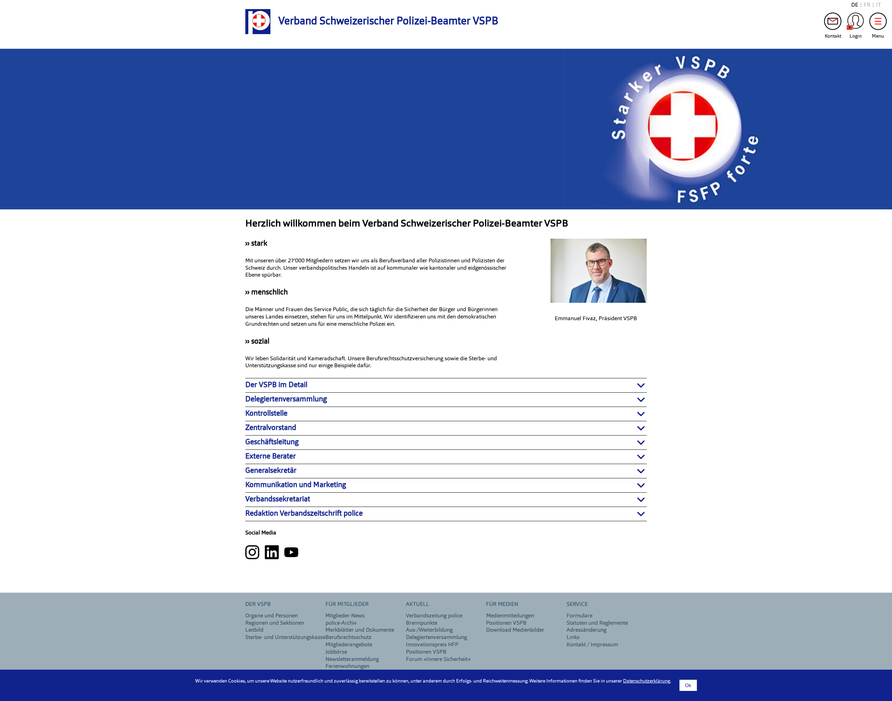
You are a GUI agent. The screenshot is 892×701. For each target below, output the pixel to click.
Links (573, 637)
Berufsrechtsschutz (348, 637)
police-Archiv (341, 623)
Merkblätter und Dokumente (359, 630)
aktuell (417, 604)
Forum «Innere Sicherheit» (438, 659)
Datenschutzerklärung (646, 681)
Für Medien (502, 604)
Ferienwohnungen (347, 666)
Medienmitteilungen (510, 616)
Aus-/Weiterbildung (429, 630)
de (854, 5)
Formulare (579, 616)
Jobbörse (336, 652)
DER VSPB (258, 604)
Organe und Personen (271, 616)
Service (577, 604)
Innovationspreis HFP (432, 645)
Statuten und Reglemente (597, 623)
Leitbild (254, 630)
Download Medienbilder (515, 630)
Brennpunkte (421, 623)
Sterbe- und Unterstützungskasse (285, 637)
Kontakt (832, 23)
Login (855, 23)
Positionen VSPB (426, 652)
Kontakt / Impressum (592, 645)
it (878, 5)
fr (867, 5)
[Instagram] (253, 552)
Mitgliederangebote (348, 645)
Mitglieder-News (344, 616)
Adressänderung (586, 630)
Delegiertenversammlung (436, 637)
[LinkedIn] (272, 552)
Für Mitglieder (347, 604)
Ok (688, 685)
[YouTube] (291, 552)
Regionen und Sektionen (274, 623)
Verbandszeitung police (434, 616)
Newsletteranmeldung (352, 659)
